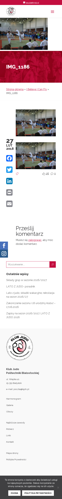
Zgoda (14, 493)
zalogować (34, 240)
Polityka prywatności (38, 493)
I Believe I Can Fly (36, 89)
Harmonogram (13, 398)
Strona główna (15, 89)
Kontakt (10, 442)
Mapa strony (12, 453)
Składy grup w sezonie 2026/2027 (26, 280)
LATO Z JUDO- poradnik (20, 286)
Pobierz (10, 429)
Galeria (9, 405)
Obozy (9, 411)
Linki (8, 435)
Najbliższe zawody (15, 422)
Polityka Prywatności (16, 459)
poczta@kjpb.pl (21, 389)
